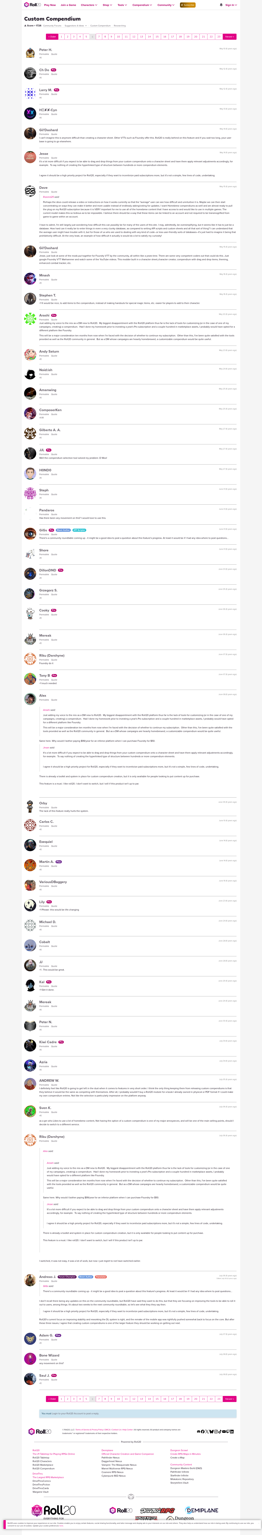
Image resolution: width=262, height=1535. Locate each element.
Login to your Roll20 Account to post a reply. (75, 1413)
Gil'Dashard (48, 130)
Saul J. (44, 1375)
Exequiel (46, 841)
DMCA (107, 1429)
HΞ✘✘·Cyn (48, 110)
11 (126, 36)
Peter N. (45, 1022)
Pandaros (46, 510)
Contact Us (116, 1429)
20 (195, 36)
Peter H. (45, 49)
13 (141, 36)
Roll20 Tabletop (41, 1457)
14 (149, 36)
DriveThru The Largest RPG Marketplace (48, 1475)
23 (218, 36)
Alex (42, 695)
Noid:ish (45, 369)
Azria (43, 1062)
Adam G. (46, 1335)
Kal (42, 982)
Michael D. (47, 921)
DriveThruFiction (41, 1484)
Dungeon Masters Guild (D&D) (186, 1468)
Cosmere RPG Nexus (112, 1472)
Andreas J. (48, 1276)
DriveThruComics (42, 1481)
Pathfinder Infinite (179, 1472)
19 (188, 36)
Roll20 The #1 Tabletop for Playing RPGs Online (54, 1452)
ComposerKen (50, 409)
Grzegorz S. (48, 590)
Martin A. (47, 861)
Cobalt (44, 941)
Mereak (45, 635)
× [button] (258, 1523)
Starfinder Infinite (179, 1475)
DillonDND (48, 570)
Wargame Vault (41, 1492)
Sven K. (45, 1107)
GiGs (43, 530)
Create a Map (177, 1457)
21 (203, 36)
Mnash (44, 275)
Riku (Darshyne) (51, 655)
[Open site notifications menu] (221, 5)
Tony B (45, 675)
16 (164, 36)
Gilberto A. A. (50, 430)
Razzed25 (48, 197)
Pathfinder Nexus (110, 1457)
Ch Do (44, 69)
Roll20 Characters (42, 1461)
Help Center (128, 1429)
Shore (44, 550)
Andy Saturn (49, 351)
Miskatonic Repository (182, 1479)
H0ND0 (45, 470)
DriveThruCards (41, 1488)
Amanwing (47, 389)
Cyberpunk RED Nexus (114, 1476)
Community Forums (52, 25)
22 (211, 36)
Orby (43, 803)
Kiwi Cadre (48, 1042)
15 (157, 36)
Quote (54, 54)
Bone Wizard (49, 1355)
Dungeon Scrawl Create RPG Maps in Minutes (185, 1452)
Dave (43, 187)
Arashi (44, 315)
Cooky (44, 610)
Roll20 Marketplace (43, 1465)
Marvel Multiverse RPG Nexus (117, 1468)
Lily (42, 901)
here (61, 1525)
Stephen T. (47, 295)
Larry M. (46, 90)
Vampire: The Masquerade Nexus (119, 1465)
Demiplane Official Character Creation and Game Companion (128, 1452)
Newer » (229, 36)
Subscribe (188, 5)
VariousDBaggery (53, 881)
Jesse (43, 153)
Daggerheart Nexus (112, 1461)
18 (180, 36)
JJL (42, 450)
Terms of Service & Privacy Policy (89, 1429)
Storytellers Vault (179, 1483)
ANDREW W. (49, 1080)
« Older (52, 36)
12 (133, 36)
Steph (44, 490)
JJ (40, 961)
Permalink (44, 54)
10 (118, 36)
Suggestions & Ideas (75, 25)
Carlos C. (46, 821)
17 (172, 36)
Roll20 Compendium (44, 1468)
